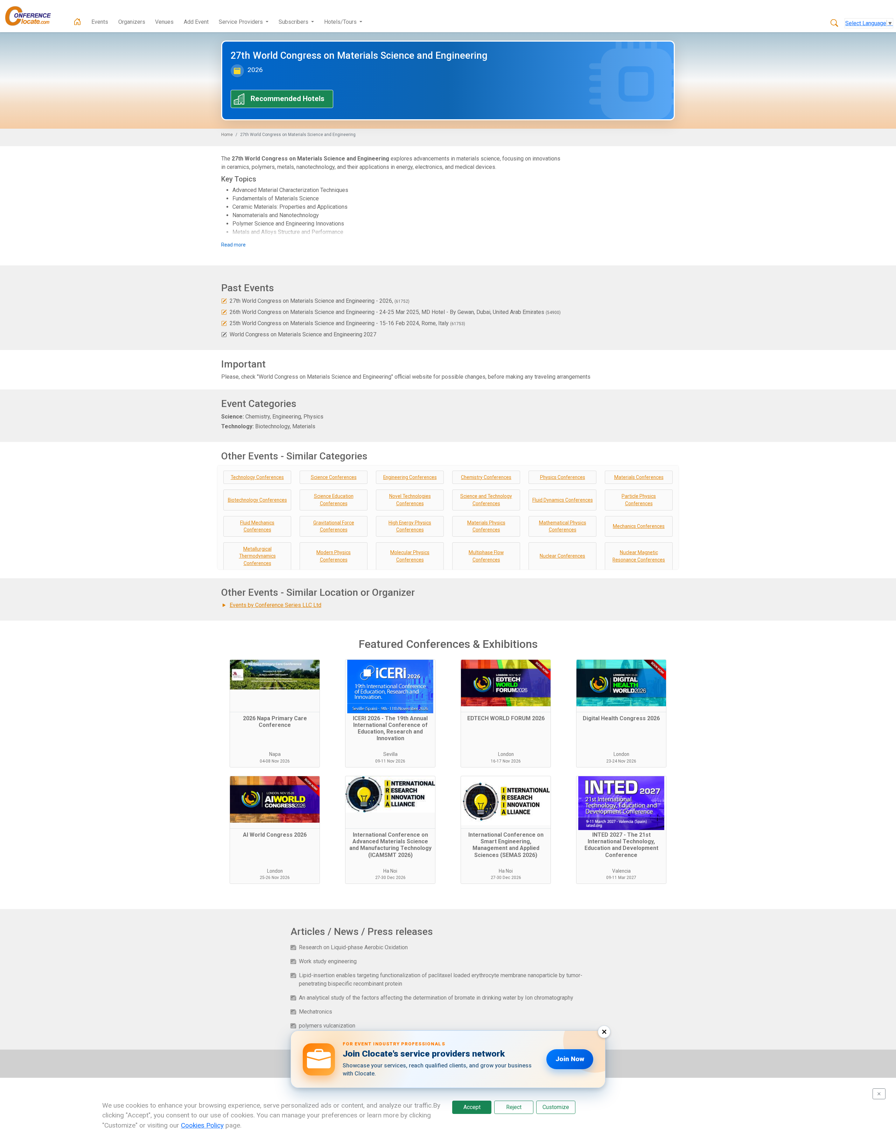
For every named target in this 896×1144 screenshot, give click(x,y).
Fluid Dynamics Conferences (562, 500)
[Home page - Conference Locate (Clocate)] (77, 22)
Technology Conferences (257, 477)
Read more (233, 245)
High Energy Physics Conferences (409, 526)
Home (227, 134)
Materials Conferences (639, 477)
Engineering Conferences (410, 477)
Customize (555, 1107)
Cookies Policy (202, 1125)
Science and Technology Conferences (486, 499)
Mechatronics (315, 1011)
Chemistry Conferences (486, 477)
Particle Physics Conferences (639, 499)
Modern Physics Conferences (333, 556)
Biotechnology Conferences (257, 500)
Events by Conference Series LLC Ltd (275, 605)
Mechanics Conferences (639, 526)
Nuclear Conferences (562, 556)
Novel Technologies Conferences (410, 499)
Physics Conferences (562, 477)
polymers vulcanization (327, 1025)
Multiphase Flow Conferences (486, 556)
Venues (164, 22)
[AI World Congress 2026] (275, 802)
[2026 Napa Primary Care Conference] (275, 686)
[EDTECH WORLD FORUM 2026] (506, 686)
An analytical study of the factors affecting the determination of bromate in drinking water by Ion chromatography (436, 997)
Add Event (196, 22)
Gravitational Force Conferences (333, 526)
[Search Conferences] (834, 23)
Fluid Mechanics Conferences (257, 526)
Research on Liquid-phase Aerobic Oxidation (353, 947)
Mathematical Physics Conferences (562, 526)
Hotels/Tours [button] (341, 22)
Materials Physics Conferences (486, 526)
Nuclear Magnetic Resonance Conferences (638, 556)
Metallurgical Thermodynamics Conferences (257, 556)
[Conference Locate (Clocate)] (31, 16)
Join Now (569, 1059)
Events (99, 22)
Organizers (131, 22)
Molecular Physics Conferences (409, 556)
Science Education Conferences (334, 499)
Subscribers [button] (294, 22)
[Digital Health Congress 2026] (621, 686)
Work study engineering (328, 961)
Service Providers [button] (241, 22)
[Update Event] (224, 301)
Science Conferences (334, 477)
